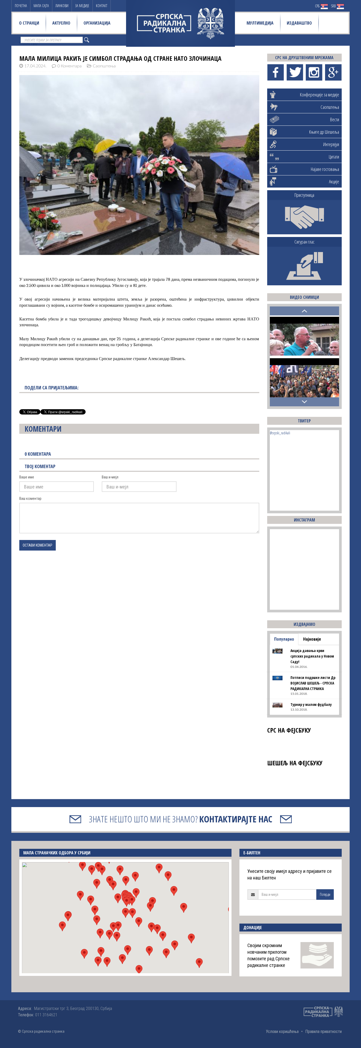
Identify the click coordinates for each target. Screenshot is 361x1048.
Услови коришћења (282, 1031)
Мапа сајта (41, 5)
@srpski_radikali (280, 432)
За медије (82, 5)
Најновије (312, 639)
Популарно (284, 639)
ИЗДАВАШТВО (299, 23)
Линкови (61, 5)
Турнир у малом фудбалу (311, 704)
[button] (125, 913)
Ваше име (26, 477)
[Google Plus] (333, 72)
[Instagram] (314, 72)
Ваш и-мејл (110, 477)
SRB (333, 5)
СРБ (317, 5)
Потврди (325, 894)
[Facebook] (275, 72)
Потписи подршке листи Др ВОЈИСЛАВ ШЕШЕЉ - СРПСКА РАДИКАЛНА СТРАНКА (312, 683)
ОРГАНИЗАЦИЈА (97, 23)
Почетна (21, 5)
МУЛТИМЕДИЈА (260, 23)
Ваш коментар (30, 498)
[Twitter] (294, 72)
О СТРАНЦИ (29, 23)
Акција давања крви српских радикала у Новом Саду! (312, 656)
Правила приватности (323, 1031)
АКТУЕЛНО (61, 23)
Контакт (101, 5)
